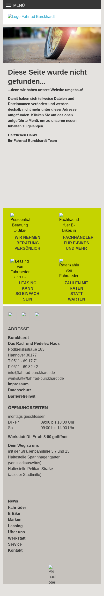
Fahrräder (17, 507)
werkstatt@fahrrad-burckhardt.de (36, 378)
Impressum (18, 384)
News (13, 501)
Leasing (15, 526)
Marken (15, 520)
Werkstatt (16, 538)
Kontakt (15, 550)
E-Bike (14, 513)
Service (15, 544)
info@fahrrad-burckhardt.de (31, 373)
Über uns (16, 532)
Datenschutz (19, 390)
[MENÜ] (8, 5)
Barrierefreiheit (21, 396)
